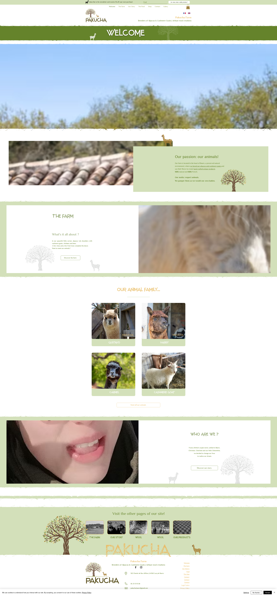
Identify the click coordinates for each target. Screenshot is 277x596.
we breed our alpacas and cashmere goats (205, 166)
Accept (267, 592)
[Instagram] (141, 567)
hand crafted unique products (204, 169)
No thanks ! (256, 592)
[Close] (274, 592)
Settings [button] (246, 592)
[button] (188, 7)
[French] (184, 13)
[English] (189, 13)
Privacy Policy (86, 592)
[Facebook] (135, 567)
